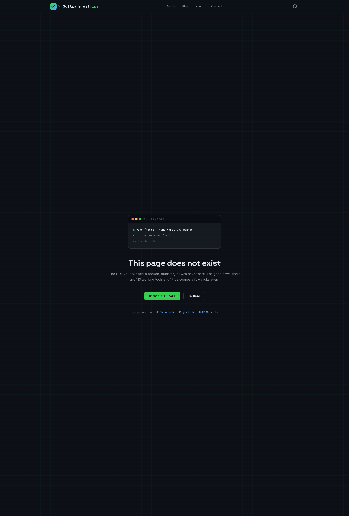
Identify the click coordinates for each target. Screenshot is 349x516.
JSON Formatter (166, 312)
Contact (217, 6)
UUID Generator (209, 312)
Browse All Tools (162, 296)
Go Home (194, 296)
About (200, 6)
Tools (171, 6)
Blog (185, 6)
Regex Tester (187, 312)
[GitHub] (295, 6)
